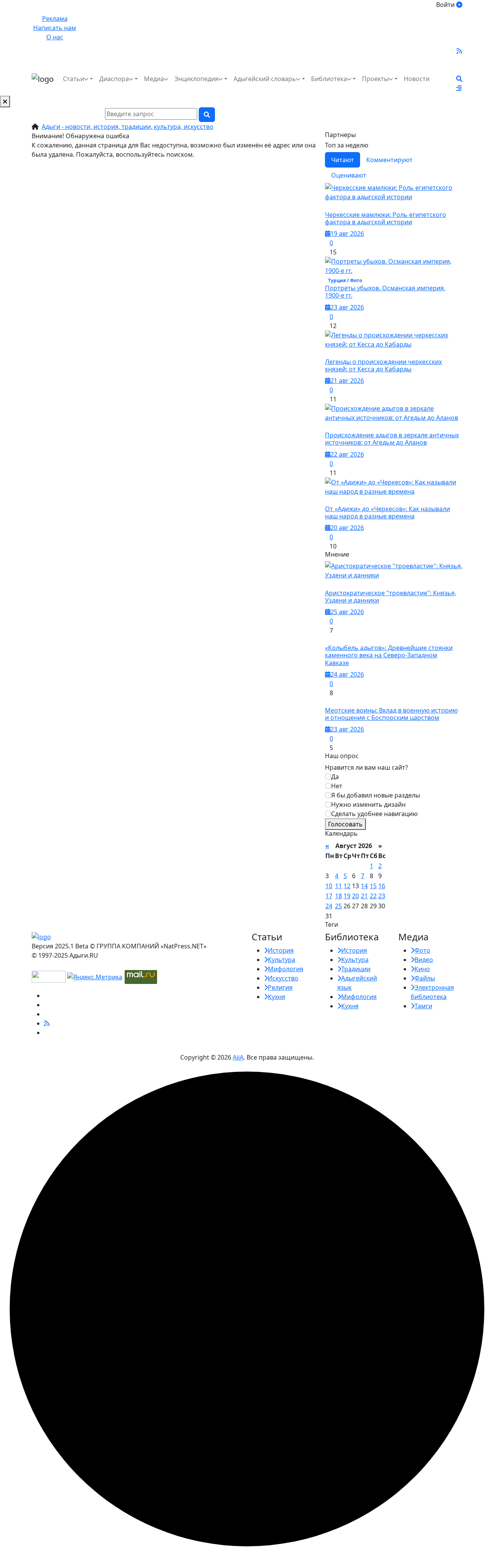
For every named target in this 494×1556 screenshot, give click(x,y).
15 (373, 886)
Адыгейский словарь (264, 78)
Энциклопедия (196, 78)
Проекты (375, 78)
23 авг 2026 (347, 307)
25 (338, 906)
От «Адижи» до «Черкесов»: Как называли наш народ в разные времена (387, 512)
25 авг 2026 (347, 612)
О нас (54, 37)
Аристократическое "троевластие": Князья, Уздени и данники (390, 596)
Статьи (73, 78)
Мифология (285, 969)
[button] (459, 88)
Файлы (424, 978)
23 (381, 896)
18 (338, 896)
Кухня (276, 996)
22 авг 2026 (347, 454)
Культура (281, 959)
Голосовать (345, 824)
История (281, 950)
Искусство (283, 978)
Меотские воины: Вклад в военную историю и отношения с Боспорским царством (391, 714)
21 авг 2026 (347, 380)
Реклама (55, 18)
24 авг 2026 (347, 674)
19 (346, 896)
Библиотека (329, 78)
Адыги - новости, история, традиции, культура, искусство (127, 126)
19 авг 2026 (347, 233)
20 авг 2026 (347, 527)
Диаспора (114, 78)
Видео (423, 959)
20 (355, 896)
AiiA (238, 1057)
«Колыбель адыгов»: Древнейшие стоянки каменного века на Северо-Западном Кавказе (389, 655)
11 (338, 886)
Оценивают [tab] (348, 175)
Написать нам (54, 28)
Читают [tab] (342, 160)
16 (381, 886)
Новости (417, 78)
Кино (422, 969)
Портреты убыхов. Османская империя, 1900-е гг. (385, 292)
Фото (422, 950)
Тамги (423, 1006)
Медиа (154, 78)
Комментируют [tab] (389, 160)
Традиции (355, 969)
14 (364, 886)
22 (373, 896)
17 (328, 896)
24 (328, 906)
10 (328, 886)
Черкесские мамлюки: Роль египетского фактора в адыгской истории (385, 218)
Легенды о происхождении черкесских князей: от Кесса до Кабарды (383, 365)
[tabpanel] (393, 367)
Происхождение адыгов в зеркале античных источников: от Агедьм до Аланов (392, 439)
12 (346, 886)
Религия (280, 987)
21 (364, 896)
